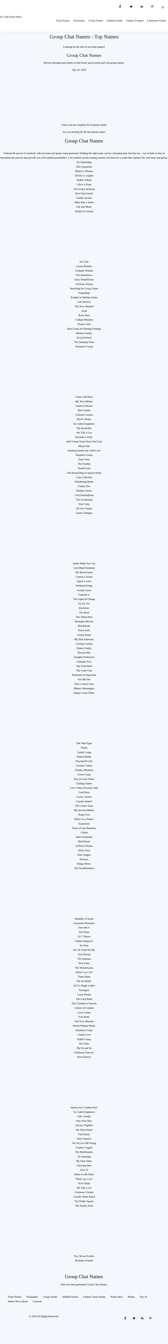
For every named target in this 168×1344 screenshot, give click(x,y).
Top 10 (143, 1296)
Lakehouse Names (156, 20)
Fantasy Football (134, 20)
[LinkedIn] (141, 6)
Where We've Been (18, 1301)
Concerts (37, 1301)
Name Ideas (116, 1296)
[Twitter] (130, 6)
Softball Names (115, 20)
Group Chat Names (84, 55)
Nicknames (79, 20)
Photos (131, 1296)
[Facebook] (120, 6)
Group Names (95, 20)
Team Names (63, 20)
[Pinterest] (152, 6)
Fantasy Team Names (94, 1296)
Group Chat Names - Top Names (84, 37)
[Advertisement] (84, 95)
